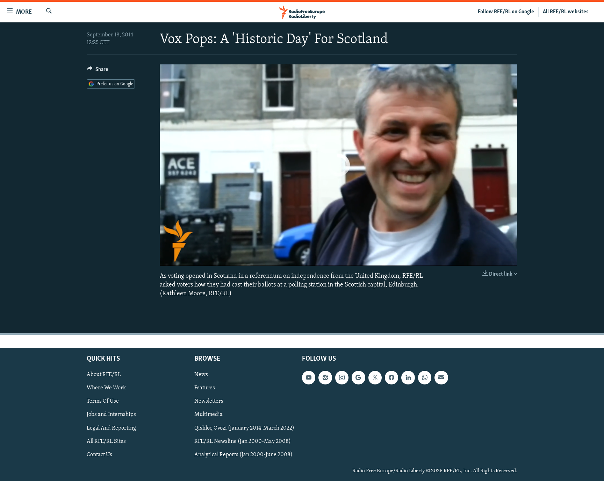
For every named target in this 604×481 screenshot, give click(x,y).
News (201, 374)
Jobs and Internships (111, 415)
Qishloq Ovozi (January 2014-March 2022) (244, 428)
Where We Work (106, 388)
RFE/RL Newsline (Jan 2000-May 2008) (242, 441)
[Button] (97, 71)
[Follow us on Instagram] (341, 377)
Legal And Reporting (111, 428)
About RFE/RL (104, 374)
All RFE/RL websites (566, 12)
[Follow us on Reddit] (325, 377)
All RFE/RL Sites (106, 441)
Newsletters (208, 401)
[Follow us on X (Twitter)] (375, 377)
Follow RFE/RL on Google (506, 12)
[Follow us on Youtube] (308, 377)
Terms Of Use (103, 401)
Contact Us (99, 455)
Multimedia (208, 415)
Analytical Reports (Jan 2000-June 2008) (243, 455)
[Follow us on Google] (358, 377)
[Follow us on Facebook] (391, 377)
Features (204, 388)
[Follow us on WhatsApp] (424, 377)
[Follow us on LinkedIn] (408, 377)
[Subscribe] (441, 377)
